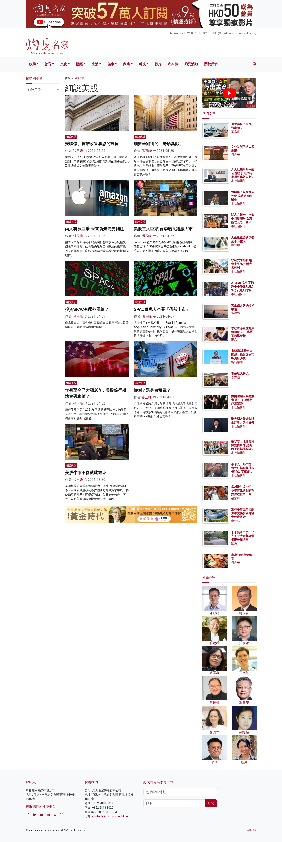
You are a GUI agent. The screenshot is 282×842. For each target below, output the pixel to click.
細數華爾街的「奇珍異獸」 (158, 143)
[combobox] (43, 90)
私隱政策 (251, 830)
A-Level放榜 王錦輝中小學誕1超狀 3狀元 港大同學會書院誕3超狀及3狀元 (242, 290)
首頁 (67, 78)
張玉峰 (78, 151)
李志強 (235, 377)
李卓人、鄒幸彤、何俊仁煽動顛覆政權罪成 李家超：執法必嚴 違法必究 (242, 471)
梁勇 (234, 543)
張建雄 (235, 313)
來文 (234, 339)
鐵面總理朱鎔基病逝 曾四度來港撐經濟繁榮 (242, 399)
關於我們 (211, 64)
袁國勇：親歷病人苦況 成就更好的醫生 (242, 195)
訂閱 (211, 803)
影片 (158, 64)
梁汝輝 (235, 498)
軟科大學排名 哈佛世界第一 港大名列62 (241, 263)
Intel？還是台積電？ (152, 390)
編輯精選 (237, 362)
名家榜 (173, 64)
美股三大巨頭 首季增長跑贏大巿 (163, 228)
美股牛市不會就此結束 (85, 472)
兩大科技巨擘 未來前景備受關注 (94, 228)
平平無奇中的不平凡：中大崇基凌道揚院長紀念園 (242, 535)
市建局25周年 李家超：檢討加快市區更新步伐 (242, 354)
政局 (32, 64)
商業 (126, 64)
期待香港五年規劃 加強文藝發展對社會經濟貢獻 (242, 513)
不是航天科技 (240, 373)
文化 (63, 64)
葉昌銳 (235, 131)
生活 (95, 64)
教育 (48, 64)
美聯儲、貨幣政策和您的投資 (92, 143)
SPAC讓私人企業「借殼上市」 (162, 309)
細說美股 (80, 78)
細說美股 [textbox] (34, 90)
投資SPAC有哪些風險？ (87, 309)
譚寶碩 (235, 245)
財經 (79, 64)
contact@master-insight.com (111, 816)
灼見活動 (191, 64)
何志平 (235, 154)
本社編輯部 (238, 180)
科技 (142, 64)
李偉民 (235, 520)
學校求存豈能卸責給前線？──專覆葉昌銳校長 (242, 331)
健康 (111, 64)
